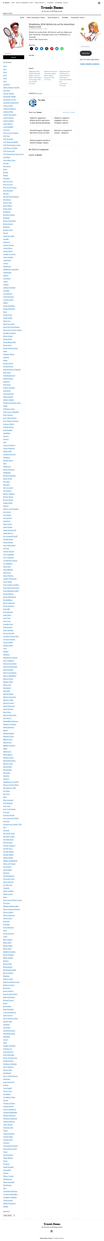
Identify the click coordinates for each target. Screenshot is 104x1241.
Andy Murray (8, 124)
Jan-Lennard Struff (10, 536)
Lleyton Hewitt (8, 633)
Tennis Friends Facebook (89, 64)
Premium (6, 924)
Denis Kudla (7, 339)
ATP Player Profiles (10, 148)
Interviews (7, 512)
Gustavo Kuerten (9, 454)
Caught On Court (9, 254)
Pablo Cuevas (8, 894)
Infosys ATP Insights (10, 509)
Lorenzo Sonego (9, 639)
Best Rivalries (8, 190)
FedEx (5, 406)
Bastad (5, 172)
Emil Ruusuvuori (9, 375)
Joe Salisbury (8, 563)
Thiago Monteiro (9, 1115)
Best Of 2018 (8, 181)
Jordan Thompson (10, 579)
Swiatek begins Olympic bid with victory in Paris (40, 131)
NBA (4, 797)
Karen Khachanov (9, 597)
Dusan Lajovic (8, 363)
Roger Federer (8, 991)
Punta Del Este (8, 933)
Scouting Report (9, 1030)
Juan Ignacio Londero (11, 585)
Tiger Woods (7, 1124)
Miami (5, 730)
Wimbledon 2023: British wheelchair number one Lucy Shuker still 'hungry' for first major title (35, 75)
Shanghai (6, 1036)
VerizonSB (7, 1170)
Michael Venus (8, 736)
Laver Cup (7, 621)
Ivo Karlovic (7, 518)
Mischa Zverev (8, 758)
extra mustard (8, 394)
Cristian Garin (8, 300)
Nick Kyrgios (7, 842)
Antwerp (6, 130)
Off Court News (9, 879)
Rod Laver (6, 988)
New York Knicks (9, 809)
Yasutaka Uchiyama (10, 1191)
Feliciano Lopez (9, 409)
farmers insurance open (12, 403)
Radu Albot (7, 942)
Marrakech (7, 688)
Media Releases (8, 727)
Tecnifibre (7, 1094)
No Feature (7, 867)
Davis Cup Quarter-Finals (12, 330)
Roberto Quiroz (9, 985)
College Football (9, 287)
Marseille (6, 691)
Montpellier (7, 770)
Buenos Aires (8, 230)
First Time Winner (10, 418)
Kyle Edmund (8, 612)
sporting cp (7, 1049)
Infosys (6, 506)
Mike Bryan (7, 742)
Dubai (5, 360)
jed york (6, 548)
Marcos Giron (8, 679)
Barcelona (7, 166)
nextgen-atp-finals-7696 (12, 824)
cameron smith (8, 236)
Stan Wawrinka (8, 1055)
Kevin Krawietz (8, 606)
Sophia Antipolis (9, 1046)
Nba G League (8, 800)
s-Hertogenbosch (9, 1012)
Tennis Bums (52, 7)
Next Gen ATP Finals (10, 818)
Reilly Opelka (8, 958)
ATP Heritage (8, 139)
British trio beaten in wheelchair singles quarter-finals (50, 73)
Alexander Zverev (9, 99)
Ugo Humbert (8, 1155)
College (6, 284)
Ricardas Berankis (9, 970)
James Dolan (7, 527)
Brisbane (6, 218)
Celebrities (7, 260)
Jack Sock (6, 521)
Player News (7, 918)
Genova (6, 439)
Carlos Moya (7, 248)
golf (4, 442)
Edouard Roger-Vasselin (12, 369)
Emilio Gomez (8, 378)
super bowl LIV (8, 1082)
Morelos (6, 776)
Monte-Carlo (8, 764)
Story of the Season (10, 1076)
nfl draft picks (8, 839)
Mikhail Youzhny (9, 745)
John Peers (7, 573)
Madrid (5, 651)
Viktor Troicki (8, 1176)
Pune (5, 930)
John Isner (7, 566)
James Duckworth (9, 530)
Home (13, 2)
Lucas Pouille (8, 642)
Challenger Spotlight (11, 269)
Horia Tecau (7, 479)
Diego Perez (7, 345)
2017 (5, 69)
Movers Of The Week (10, 785)
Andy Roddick (8, 127)
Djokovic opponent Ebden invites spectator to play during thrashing (40, 120)
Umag (5, 1161)
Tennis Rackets (39, 2)
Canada (6, 239)
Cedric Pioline (8, 257)
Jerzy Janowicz (8, 557)
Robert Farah (8, 979)
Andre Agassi (8, 106)
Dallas (5, 303)
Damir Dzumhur (9, 306)
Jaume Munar (8, 542)
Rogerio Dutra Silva (10, 994)
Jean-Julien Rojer (9, 545)
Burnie (5, 233)
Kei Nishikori (7, 600)
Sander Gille (7, 1021)
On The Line (7, 885)
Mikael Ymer (7, 739)
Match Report (8, 709)
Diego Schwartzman (10, 348)
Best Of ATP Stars (9, 187)
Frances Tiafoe (8, 424)
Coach (5, 281)
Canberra (6, 242)
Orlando (6, 888)
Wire (5, 1188)
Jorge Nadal (7, 582)
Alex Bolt (6, 90)
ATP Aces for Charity (10, 133)
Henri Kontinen (9, 469)
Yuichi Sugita (8, 1200)
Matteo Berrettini (9, 715)
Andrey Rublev (8, 121)
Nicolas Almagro (9, 845)
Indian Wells (7, 503)
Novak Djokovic (8, 876)
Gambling (6, 433)
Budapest (6, 227)
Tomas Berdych (8, 1134)
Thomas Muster (9, 1121)
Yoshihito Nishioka (10, 1197)
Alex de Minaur (8, 93)
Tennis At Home (9, 1103)
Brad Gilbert (7, 206)
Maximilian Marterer (10, 721)
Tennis (5, 1100)
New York (6, 806)
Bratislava (6, 212)
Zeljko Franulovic (9, 1203)
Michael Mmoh (8, 733)
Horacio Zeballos (9, 475)
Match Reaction (9, 706)
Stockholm (7, 1073)
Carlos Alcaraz (8, 245)
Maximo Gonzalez (9, 724)
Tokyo (5, 1131)
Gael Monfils (7, 430)
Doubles (6, 357)
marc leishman (8, 660)
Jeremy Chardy (8, 551)
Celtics (5, 263)
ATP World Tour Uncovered (13, 154)
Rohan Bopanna (9, 997)
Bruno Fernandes (9, 221)
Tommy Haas (8, 1137)
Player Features (9, 915)
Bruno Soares (8, 224)
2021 (5, 81)
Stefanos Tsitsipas (10, 1064)
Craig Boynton (8, 297)
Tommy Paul (7, 1140)
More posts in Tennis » (69, 112)
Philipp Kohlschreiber (11, 906)
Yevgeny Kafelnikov (10, 1194)
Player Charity (8, 912)
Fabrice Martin (8, 400)
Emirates (6, 381)
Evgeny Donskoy (9, 388)
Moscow (6, 779)
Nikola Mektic (8, 858)
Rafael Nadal (7, 946)
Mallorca (6, 654)
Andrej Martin (8, 118)
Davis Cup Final (8, 324)
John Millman (8, 569)
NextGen (6, 821)
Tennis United (8, 1106)
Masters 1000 (8, 700)
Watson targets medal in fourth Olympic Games (40, 141)
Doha (5, 351)
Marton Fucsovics (9, 697)
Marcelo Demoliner (10, 667)
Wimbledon (7, 1185)
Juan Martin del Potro (11, 588)
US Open (6, 1164)
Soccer (5, 1040)
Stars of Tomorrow (10, 1058)
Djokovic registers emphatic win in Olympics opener (61, 120)
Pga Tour (6, 903)
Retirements (7, 967)
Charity (6, 275)
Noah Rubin (7, 870)
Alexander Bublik (9, 96)
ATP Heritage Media (10, 142)
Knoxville (6, 609)
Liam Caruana (8, 630)
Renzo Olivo (7, 964)
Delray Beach (8, 336)
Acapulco (6, 84)
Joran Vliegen (8, 576)
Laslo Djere (7, 615)
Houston (6, 485)
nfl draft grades (9, 836)
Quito (5, 936)
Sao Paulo (6, 1027)
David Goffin (7, 318)
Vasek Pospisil (8, 1167)
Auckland (6, 157)
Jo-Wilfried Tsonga (10, 560)
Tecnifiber (50, 2)
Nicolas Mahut (8, 852)
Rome (5, 1003)
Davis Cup (6, 321)
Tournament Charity (10, 1146)
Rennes (6, 961)
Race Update (7, 939)
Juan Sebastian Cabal (10, 591)
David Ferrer (7, 315)
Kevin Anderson (9, 603)
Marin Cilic (7, 685)
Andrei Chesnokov (9, 115)
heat (4, 463)
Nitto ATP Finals (9, 864)
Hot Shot (6, 482)
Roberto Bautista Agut (11, 982)
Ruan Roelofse (8, 1009)
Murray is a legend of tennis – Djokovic (63, 131)
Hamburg (6, 457)
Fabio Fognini (8, 397)
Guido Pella (7, 451)
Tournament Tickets (61, 2)
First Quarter (8, 415)
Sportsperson (8, 1052)
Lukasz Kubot (8, 645)
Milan (5, 748)
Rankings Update (9, 952)
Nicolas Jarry (8, 848)
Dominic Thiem (8, 354)
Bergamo (6, 178)
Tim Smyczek (8, 1127)
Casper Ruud (7, 251)
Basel (5, 169)
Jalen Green (7, 524)
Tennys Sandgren (9, 1109)
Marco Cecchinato (9, 673)
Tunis (5, 1152)
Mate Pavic (7, 712)
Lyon (5, 648)
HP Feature (7, 491)
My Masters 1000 (9, 788)
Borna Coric (7, 203)
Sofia (5, 1043)
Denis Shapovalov (9, 342)
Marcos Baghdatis (9, 676)
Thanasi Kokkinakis (10, 1112)
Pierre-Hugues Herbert (11, 909)
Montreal (6, 773)
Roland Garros (8, 1000)
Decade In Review (9, 333)
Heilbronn (7, 466)
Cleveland (6, 278)
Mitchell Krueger (9, 761)
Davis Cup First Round (11, 327)
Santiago (6, 1024)
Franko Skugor (8, 427)
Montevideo (7, 767)
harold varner (8, 460)
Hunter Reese (8, 497)
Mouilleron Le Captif (10, 782)
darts (5, 312)
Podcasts (6, 921)
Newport (6, 812)
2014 (5, 66)
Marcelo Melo (8, 670)
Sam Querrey (8, 1015)
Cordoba (6, 291)
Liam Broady (7, 627)
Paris (5, 897)
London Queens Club (10, 636)
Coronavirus (7, 294)
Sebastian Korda (9, 1033)
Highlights (7, 472)
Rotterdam (7, 1006)
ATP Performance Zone (12, 145)
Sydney (5, 1085)
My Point (6, 791)
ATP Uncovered (9, 151)
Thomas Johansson (10, 1118)
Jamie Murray (8, 533)
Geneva (6, 436)
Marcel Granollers (9, 664)
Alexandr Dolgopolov (11, 102)
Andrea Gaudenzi (9, 109)
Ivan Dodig (7, 515)
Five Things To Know (11, 421)
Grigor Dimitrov (9, 448)
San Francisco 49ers (10, 1018)
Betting (6, 193)
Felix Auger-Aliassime (11, 412)
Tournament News (10, 1149)
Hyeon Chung (8, 500)
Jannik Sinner (8, 539)
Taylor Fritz (7, 1091)
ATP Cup (6, 136)
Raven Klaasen (8, 955)
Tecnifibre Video (9, 1097)
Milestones (7, 751)
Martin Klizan (8, 694)
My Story (6, 794)
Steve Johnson (8, 1067)
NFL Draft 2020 (9, 833)
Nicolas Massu (8, 855)
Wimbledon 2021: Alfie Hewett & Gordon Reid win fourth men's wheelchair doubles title (65, 76)
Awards (6, 163)
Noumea (6, 873)
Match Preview (8, 703)
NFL (4, 827)
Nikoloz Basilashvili (10, 861)
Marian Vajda (8, 682)
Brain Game (7, 209)
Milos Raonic (7, 754)
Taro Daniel (7, 1088)
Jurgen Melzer (8, 594)
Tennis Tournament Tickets (24, 2)
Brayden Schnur (9, 215)
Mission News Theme (46, 1238)
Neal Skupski (7, 803)
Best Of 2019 (8, 184)
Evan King (7, 385)
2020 (5, 78)
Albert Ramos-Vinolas (11, 87)
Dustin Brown (8, 366)
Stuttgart (6, 1079)
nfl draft (6, 830)
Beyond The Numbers (11, 196)
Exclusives (7, 391)
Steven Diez (7, 1070)
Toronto (6, 1143)
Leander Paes (8, 624)
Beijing (5, 175)
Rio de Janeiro (8, 973)
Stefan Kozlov (8, 1061)
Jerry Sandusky (8, 554)
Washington (7, 1179)
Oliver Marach (8, 882)
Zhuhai (5, 1206)
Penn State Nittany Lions (12, 900)
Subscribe (85, 53)
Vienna (5, 1173)
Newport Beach (9, 815)
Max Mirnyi (7, 718)
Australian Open (9, 160)
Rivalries (6, 976)
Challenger (7, 266)
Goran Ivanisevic (9, 445)
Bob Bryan (7, 200)
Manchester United (10, 657)
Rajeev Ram (7, 949)
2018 (5, 72)
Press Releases (8, 927)
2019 (5, 75)
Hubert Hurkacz (9, 494)
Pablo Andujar (8, 891)
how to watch (8, 488)
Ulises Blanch (8, 1158)
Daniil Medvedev (9, 309)
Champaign (7, 272)
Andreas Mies (8, 112)
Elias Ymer (7, 372)
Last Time (6, 618)
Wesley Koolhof (8, 1182)
